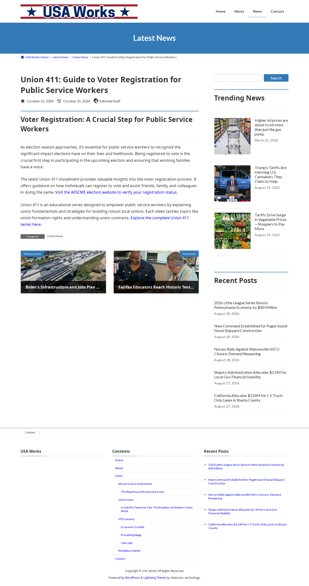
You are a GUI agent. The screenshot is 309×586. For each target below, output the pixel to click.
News (119, 476)
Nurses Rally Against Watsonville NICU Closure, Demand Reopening (246, 351)
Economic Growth (132, 527)
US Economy (126, 519)
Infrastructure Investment (135, 484)
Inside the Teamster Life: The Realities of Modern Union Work (157, 509)
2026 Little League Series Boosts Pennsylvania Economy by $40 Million (245, 305)
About (119, 468)
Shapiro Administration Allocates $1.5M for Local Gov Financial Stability (250, 374)
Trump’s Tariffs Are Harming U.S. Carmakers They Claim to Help (271, 174)
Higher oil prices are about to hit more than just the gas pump (271, 127)
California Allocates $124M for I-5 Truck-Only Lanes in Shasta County (249, 397)
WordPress (132, 578)
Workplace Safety (129, 550)
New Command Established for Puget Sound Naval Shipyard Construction (250, 328)
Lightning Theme (154, 578)
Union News (55, 236)
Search (276, 78)
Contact (30, 432)
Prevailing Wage (131, 535)
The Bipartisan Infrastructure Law (142, 492)
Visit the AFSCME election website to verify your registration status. (116, 192)
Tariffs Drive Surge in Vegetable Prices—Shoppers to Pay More (271, 221)
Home (119, 460)
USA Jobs (127, 543)
